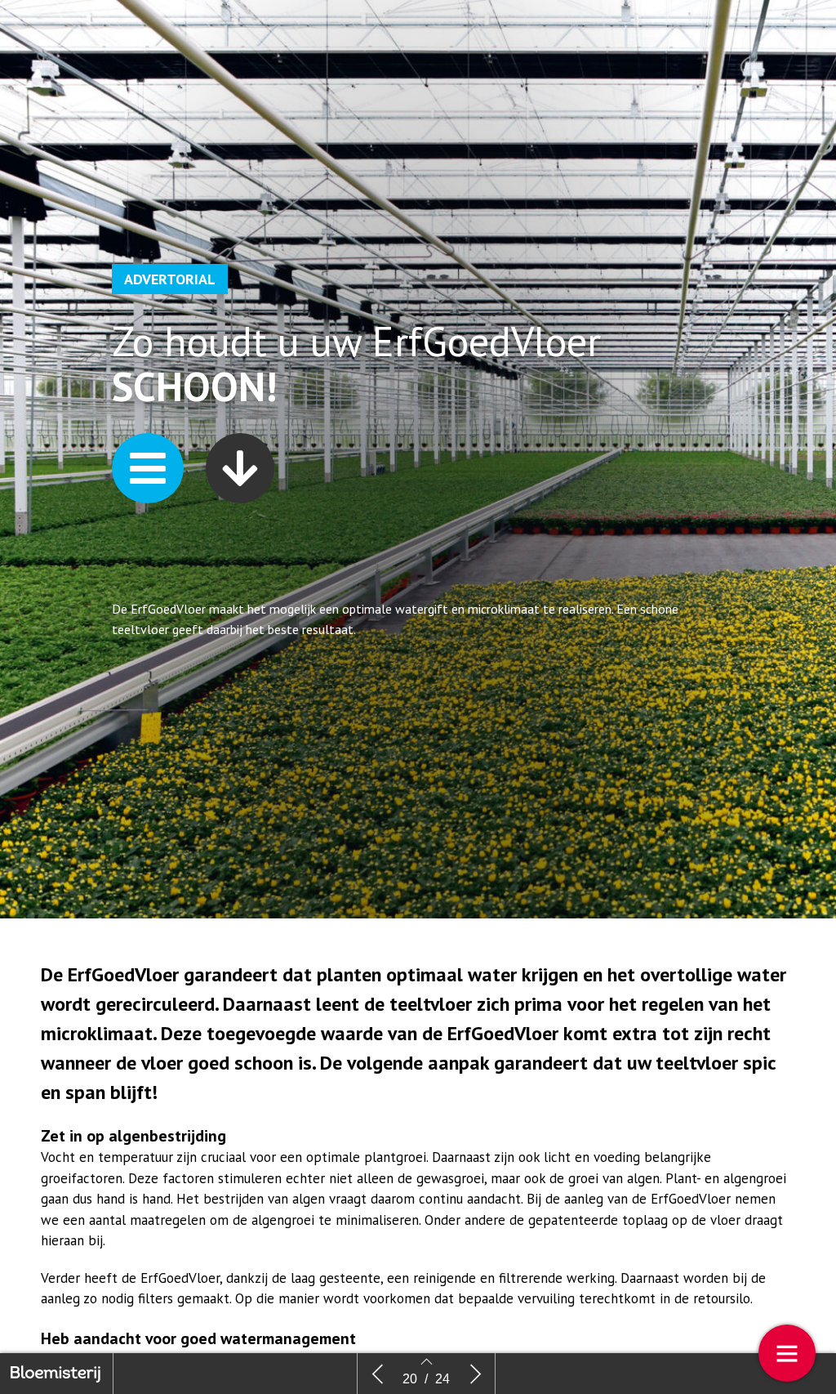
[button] (148, 468)
